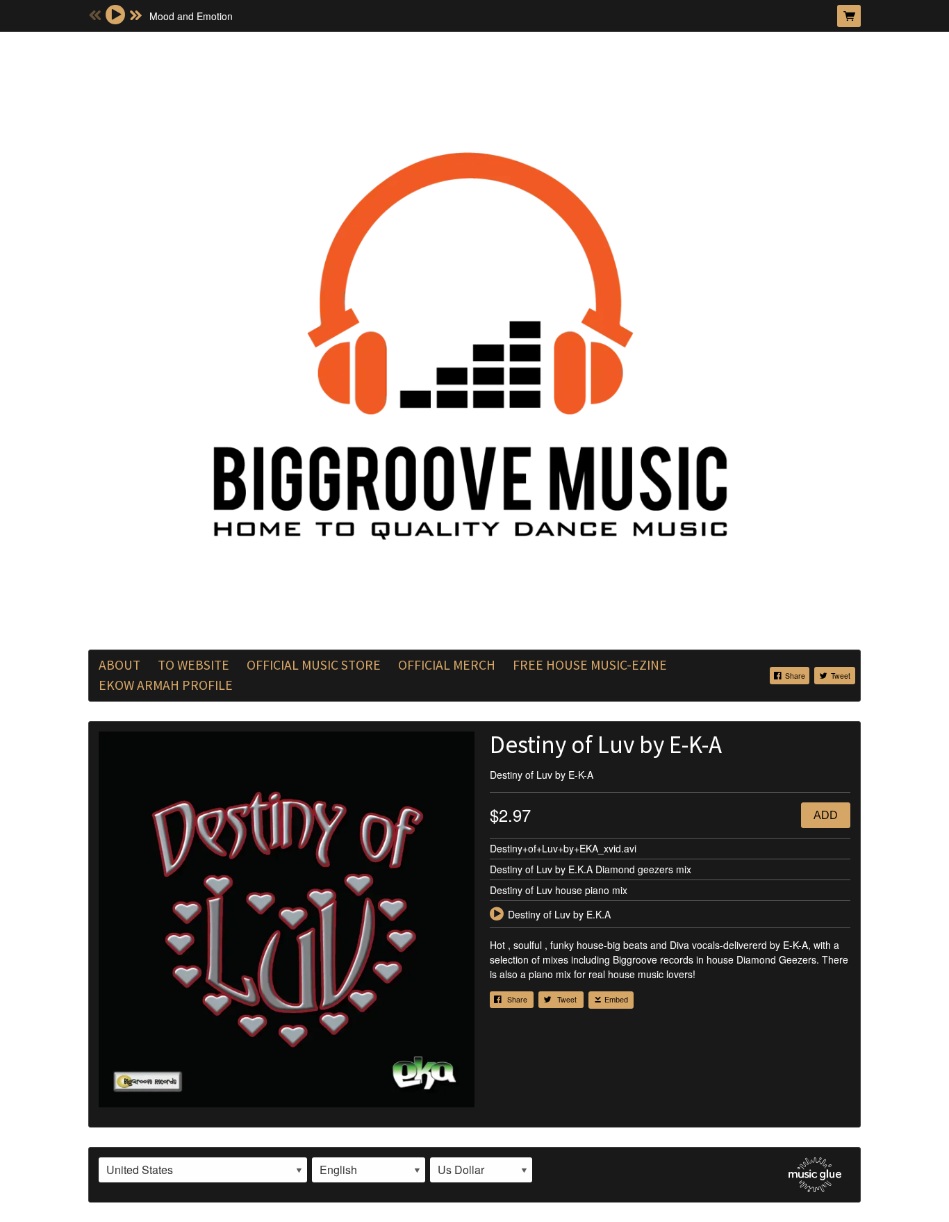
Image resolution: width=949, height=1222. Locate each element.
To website (193, 665)
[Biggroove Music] (474, 339)
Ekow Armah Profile (166, 685)
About (119, 665)
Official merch (446, 665)
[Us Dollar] (481, 1169)
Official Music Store (314, 665)
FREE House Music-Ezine (590, 665)
